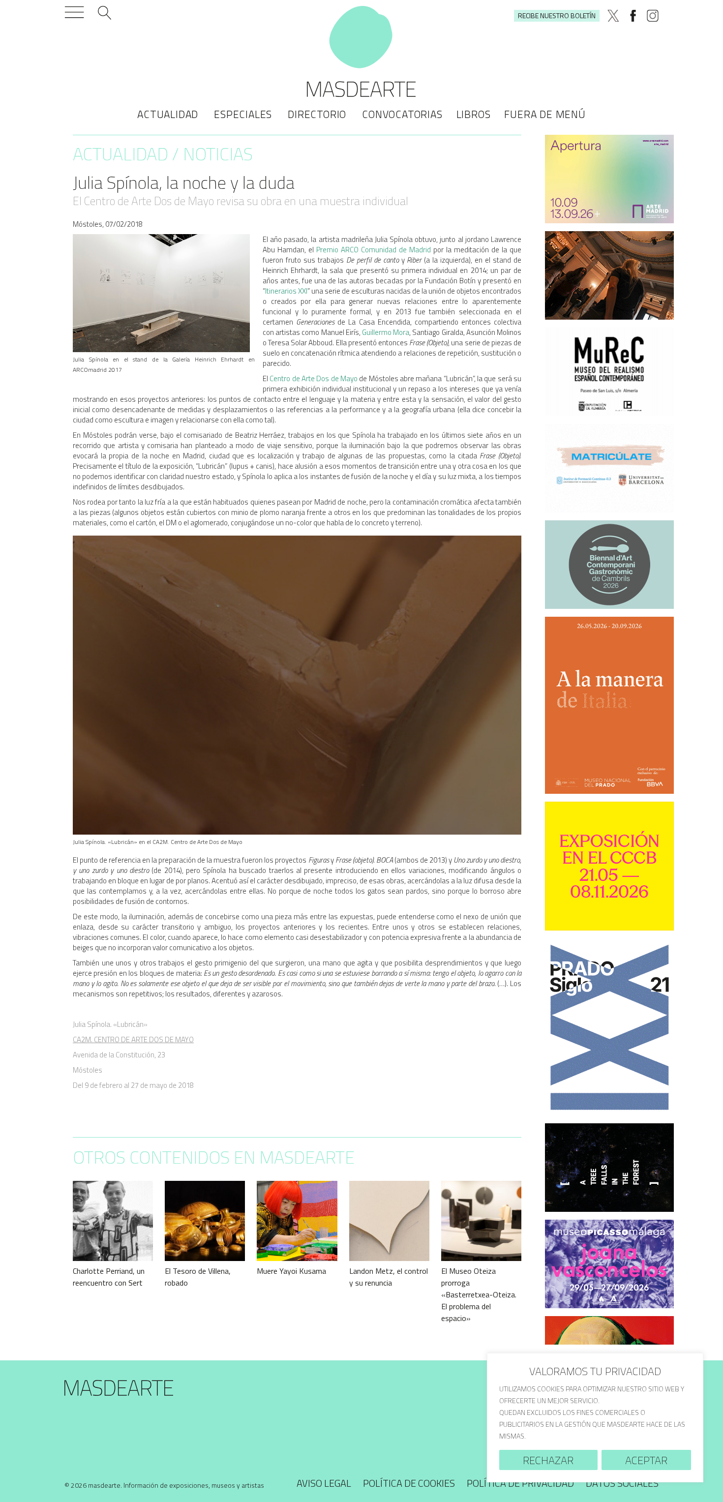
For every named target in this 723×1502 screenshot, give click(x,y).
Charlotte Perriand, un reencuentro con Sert (109, 1277)
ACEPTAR (646, 1460)
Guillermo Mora (385, 332)
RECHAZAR (548, 1460)
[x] (613, 16)
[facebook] (633, 16)
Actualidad (167, 114)
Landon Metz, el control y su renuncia (388, 1277)
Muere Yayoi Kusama (291, 1271)
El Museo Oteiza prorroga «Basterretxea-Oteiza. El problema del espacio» (478, 1294)
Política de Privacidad (520, 1483)
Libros (473, 114)
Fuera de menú (544, 114)
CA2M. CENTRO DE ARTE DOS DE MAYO (133, 1039)
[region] (595, 1417)
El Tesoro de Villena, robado (198, 1277)
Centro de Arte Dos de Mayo (314, 378)
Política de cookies (409, 1483)
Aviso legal (324, 1483)
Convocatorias (402, 114)
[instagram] (653, 16)
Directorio (317, 114)
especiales (243, 114)
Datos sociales (622, 1483)
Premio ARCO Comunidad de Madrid (373, 249)
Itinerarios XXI (286, 291)
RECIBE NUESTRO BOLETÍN (557, 15)
